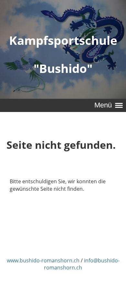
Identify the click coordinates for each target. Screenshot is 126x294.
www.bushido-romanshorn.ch (43, 260)
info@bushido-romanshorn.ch (82, 264)
